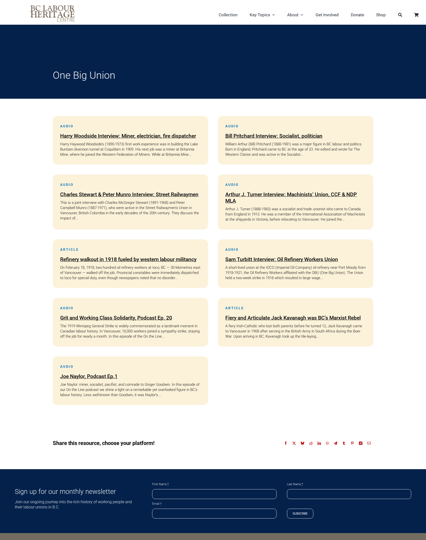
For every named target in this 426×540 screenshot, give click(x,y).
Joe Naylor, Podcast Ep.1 (89, 376)
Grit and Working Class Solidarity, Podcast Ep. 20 (116, 318)
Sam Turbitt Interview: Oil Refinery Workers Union (281, 259)
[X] (294, 443)
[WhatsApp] (327, 443)
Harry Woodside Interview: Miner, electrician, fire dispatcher (128, 136)
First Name (160, 484)
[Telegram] (335, 443)
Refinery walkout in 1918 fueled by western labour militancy (128, 259)
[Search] (400, 15)
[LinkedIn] (319, 443)
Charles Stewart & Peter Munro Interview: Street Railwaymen (129, 194)
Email (156, 503)
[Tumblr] (344, 443)
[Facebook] (286, 443)
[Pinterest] (352, 443)
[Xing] (360, 443)
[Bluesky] (302, 443)
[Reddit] (311, 443)
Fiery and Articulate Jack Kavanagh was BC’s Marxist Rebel (293, 318)
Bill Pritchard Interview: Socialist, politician (273, 136)
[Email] (369, 443)
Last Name (295, 484)
